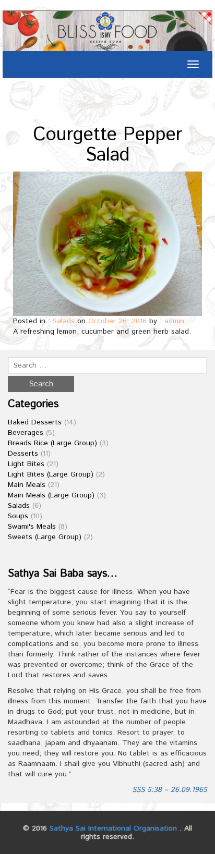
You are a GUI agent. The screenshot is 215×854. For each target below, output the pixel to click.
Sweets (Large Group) (44, 537)
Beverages (25, 433)
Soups (18, 516)
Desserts (23, 453)
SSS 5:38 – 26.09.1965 (169, 790)
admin (174, 321)
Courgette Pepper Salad (107, 145)
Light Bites (26, 464)
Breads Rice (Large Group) (52, 443)
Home (92, 109)
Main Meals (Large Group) (51, 495)
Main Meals (26, 485)
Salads (64, 321)
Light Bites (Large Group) (50, 474)
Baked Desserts (35, 422)
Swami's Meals (32, 526)
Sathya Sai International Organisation (113, 828)
